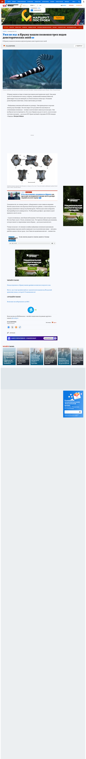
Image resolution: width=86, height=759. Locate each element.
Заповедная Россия (71, 27)
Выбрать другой (37, 10)
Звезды (67, 1)
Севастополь (59, 1)
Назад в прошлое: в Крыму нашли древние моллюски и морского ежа (29, 285)
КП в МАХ (55, 27)
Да (31, 10)
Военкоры (24, 27)
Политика (30, 1)
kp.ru (55, 322)
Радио (64, 5)
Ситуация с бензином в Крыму (44, 27)
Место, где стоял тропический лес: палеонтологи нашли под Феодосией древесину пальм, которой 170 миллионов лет (29, 291)
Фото (9, 1)
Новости (12, 27)
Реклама (71, 5)
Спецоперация (21, 1)
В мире (52, 1)
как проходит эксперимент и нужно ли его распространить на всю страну (38, 196)
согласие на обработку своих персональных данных (71, 415)
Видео (14, 1)
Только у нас (18, 27)
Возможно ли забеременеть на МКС (18, 302)
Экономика (45, 1)
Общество (38, 1)
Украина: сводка (32, 27)
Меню (2, 1)
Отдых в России (62, 27)
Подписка (79, 5)
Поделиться (79, 45)
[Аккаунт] (83, 1)
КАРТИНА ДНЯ (12, 332)
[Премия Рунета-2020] (23, 5)
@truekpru (15, 318)
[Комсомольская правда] (10, 5)
